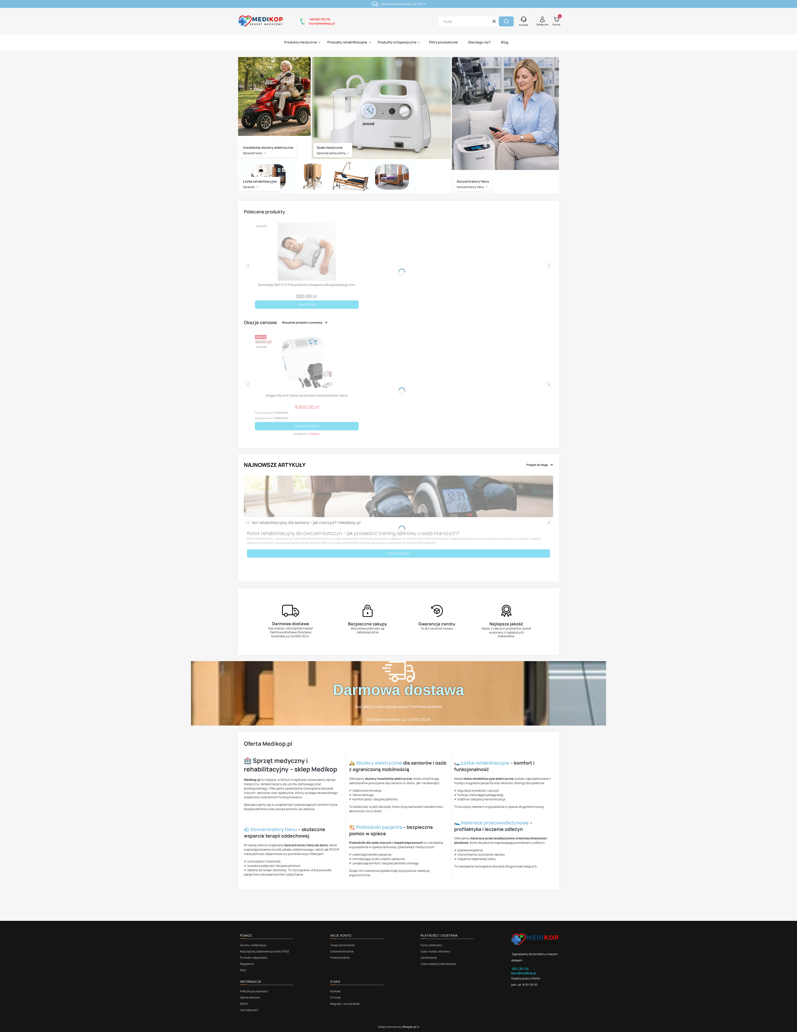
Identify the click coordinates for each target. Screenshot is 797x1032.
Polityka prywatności (254, 991)
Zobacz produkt (306, 426)
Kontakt (335, 991)
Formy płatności (431, 945)
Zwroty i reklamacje (253, 945)
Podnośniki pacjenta (379, 827)
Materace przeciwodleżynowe (495, 822)
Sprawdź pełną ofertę (331, 153)
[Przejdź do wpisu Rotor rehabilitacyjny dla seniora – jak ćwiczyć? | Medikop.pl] (398, 496)
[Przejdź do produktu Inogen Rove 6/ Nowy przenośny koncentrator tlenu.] (307, 362)
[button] (506, 21)
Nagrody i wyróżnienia (344, 1004)
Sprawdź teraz (253, 153)
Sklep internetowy (397, 1027)
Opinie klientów (250, 997)
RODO (244, 1004)
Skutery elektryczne (379, 763)
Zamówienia (429, 957)
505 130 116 (520, 968)
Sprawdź (249, 187)
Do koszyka (306, 304)
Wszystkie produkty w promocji (302, 322)
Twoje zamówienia (342, 945)
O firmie (335, 997)
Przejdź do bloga (537, 465)
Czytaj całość (398, 553)
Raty (243, 970)
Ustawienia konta (341, 951)
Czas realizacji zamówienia (438, 964)
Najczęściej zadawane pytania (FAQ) (264, 951)
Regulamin (247, 964)
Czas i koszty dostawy (435, 951)
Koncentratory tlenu (470, 187)
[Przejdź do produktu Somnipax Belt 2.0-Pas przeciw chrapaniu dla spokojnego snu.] (307, 252)
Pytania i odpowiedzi (253, 957)
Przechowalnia (340, 957)
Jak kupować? (249, 1010)
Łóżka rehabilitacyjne (485, 763)
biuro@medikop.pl (523, 973)
